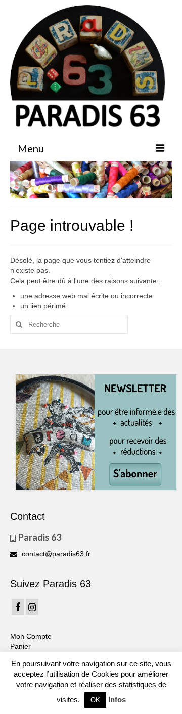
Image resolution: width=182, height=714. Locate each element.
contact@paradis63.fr (55, 554)
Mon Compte (31, 636)
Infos (117, 699)
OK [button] (95, 700)
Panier (20, 646)
